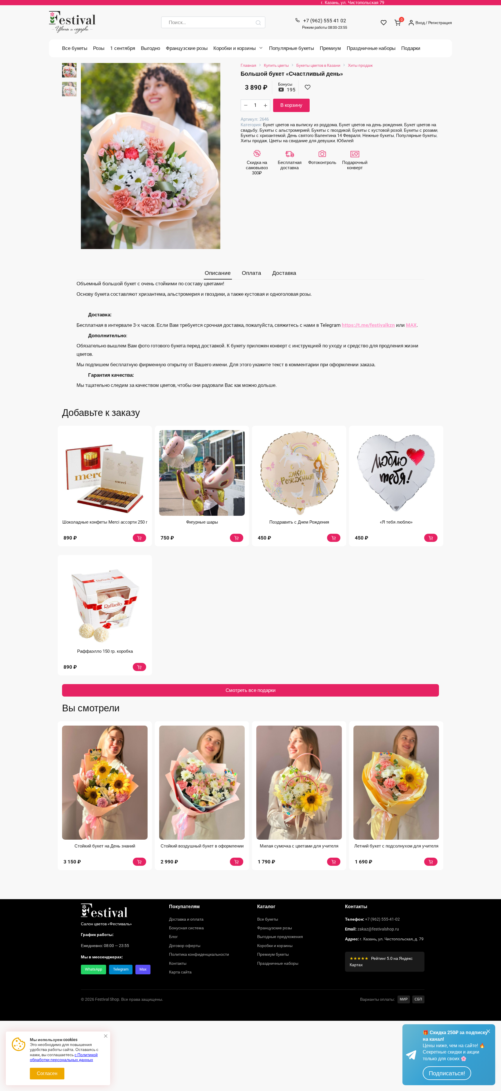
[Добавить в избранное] (307, 87)
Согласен (47, 1073)
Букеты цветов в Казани (318, 65)
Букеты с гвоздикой (330, 130)
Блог (173, 936)
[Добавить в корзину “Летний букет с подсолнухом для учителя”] (431, 862)
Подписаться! (447, 1073)
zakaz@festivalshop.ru (378, 929)
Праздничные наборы (371, 48)
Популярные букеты (291, 48)
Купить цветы (276, 65)
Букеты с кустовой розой (377, 130)
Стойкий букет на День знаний (105, 846)
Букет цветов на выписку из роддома (300, 124)
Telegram (120, 969)
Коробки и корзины (234, 48)
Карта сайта (180, 972)
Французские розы (187, 48)
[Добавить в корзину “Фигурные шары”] (236, 538)
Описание (218, 273)
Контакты (177, 963)
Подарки (410, 48)
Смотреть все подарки (251, 690)
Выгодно (150, 48)
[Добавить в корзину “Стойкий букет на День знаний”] (139, 862)
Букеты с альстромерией (284, 130)
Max (142, 969)
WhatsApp (93, 969)
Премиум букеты (273, 954)
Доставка (284, 273)
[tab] (218, 272)
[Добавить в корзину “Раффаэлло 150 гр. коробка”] (139, 667)
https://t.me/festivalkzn (368, 325)
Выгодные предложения (280, 936)
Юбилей (345, 140)
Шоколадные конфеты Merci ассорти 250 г (104, 522)
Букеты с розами (420, 130)
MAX (411, 325)
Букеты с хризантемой (263, 135)
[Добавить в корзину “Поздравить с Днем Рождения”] (333, 538)
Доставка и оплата (186, 919)
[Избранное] (384, 22)
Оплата (251, 273)
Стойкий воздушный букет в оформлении (202, 846)
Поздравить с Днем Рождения (299, 522)
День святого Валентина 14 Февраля (323, 135)
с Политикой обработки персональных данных (64, 1057)
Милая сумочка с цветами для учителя (299, 846)
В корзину (291, 105)
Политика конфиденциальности (199, 954)
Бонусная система (186, 928)
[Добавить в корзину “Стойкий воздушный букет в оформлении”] (236, 862)
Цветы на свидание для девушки (302, 140)
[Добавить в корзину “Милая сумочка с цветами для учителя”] (333, 862)
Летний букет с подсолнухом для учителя (396, 846)
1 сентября (122, 48)
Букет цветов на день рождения (370, 124)
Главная (248, 65)
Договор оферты (184, 945)
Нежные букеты (378, 135)
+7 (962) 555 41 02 (324, 24)
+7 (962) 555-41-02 (382, 919)
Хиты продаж (360, 65)
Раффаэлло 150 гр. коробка (105, 651)
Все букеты (74, 48)
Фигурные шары (202, 522)
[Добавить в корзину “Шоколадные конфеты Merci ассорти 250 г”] (139, 538)
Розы (98, 48)
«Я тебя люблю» (396, 522)
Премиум (330, 48)
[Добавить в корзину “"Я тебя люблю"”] (431, 538)
